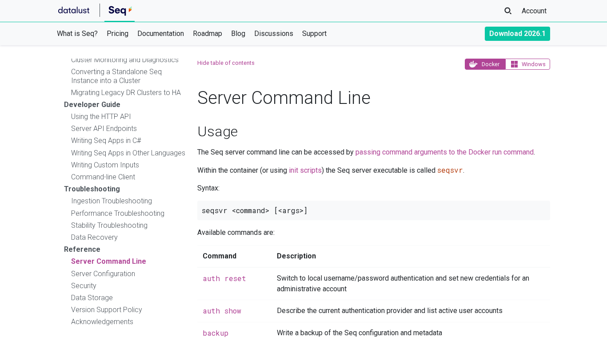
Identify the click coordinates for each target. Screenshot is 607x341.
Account (534, 11)
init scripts (305, 170)
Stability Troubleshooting (109, 225)
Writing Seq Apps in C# (106, 140)
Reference (82, 249)
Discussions (273, 33)
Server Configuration (103, 274)
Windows (534, 64)
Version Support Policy (106, 309)
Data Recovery (94, 237)
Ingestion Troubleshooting (111, 201)
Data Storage (92, 297)
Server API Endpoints (104, 128)
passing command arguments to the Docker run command (444, 152)
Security (83, 286)
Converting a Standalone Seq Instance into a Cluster (116, 75)
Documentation (160, 33)
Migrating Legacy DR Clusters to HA (126, 92)
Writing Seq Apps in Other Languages (128, 153)
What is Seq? (77, 33)
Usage (217, 131)
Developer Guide (92, 104)
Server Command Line (108, 261)
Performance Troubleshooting (117, 213)
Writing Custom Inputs (105, 165)
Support (314, 33)
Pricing (117, 33)
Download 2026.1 (517, 33)
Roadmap (207, 33)
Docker (490, 64)
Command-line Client (103, 177)
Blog (238, 33)
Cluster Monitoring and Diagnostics (125, 60)
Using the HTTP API (101, 116)
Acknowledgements (102, 321)
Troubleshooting (92, 189)
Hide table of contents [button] (226, 62)
